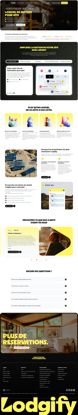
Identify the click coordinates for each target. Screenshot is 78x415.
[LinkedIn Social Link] (72, 390)
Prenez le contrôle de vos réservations (47, 371)
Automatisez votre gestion (45, 375)
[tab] (12, 61)
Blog (22, 369)
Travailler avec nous (7, 377)
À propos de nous (6, 375)
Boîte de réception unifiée (45, 381)
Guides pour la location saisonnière (28, 371)
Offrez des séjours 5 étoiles (45, 373)
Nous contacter (61, 369)
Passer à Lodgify (6, 371)
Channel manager (43, 379)
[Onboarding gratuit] (48, 127)
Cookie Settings (61, 379)
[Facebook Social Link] (67, 390)
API (3, 379)
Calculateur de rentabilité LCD (27, 375)
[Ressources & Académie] (13, 127)
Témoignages (24, 373)
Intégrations (42, 385)
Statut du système (61, 375)
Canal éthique (5, 381)
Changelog (60, 377)
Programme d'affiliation (62, 373)
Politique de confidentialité (16, 393)
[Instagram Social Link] (74, 390)
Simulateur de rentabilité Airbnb (27, 377)
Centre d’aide (60, 371)
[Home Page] (13, 3)
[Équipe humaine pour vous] (65, 127)
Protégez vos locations (44, 377)
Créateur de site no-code (45, 383)
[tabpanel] (39, 80)
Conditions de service (7, 393)
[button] (39, 279)
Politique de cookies (25, 393)
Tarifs (4, 369)
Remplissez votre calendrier (45, 369)
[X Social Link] (69, 390)
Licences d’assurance (33, 393)
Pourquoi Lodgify (6, 373)
